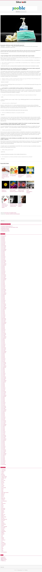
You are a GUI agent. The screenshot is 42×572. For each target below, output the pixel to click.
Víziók (2, 550)
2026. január (3, 244)
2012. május (3, 443)
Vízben (2, 548)
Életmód (2, 479)
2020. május (3, 327)
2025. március (3, 256)
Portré (2, 535)
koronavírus (24, 46)
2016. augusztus (3, 381)
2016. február (3, 389)
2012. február (3, 447)
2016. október (3, 379)
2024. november (3, 261)
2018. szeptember (3, 351)
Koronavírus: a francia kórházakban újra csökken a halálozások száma (13, 205)
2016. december (3, 376)
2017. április (3, 372)
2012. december (3, 435)
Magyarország (3, 47)
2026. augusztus (3, 235)
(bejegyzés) (3, 558)
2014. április (3, 415)
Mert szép (2, 518)
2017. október (3, 364)
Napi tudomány (3, 524)
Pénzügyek (2, 533)
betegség (13, 46)
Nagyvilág (2, 522)
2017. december (3, 362)
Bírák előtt (2, 474)
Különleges (3, 511)
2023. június (3, 282)
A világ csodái (3, 470)
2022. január (3, 302)
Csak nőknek (3, 475)
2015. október (3, 393)
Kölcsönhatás (3, 508)
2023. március (3, 285)
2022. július (3, 295)
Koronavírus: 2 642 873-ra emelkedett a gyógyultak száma (30, 175)
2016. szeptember (3, 380)
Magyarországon (3, 516)
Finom (2, 490)
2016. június (3, 384)
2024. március (3, 271)
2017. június (3, 369)
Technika (2, 538)
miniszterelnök (7, 47)
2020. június (3, 325)
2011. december (3, 449)
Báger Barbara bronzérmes (5, 228)
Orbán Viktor (13, 47)
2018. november (3, 348)
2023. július (3, 280)
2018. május (3, 356)
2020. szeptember (3, 322)
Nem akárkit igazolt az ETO (5, 230)
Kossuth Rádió (35, 46)
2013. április (3, 430)
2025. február (3, 257)
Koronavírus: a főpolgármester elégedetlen (20, 205)
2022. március (3, 300)
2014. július (3, 412)
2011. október (3, 452)
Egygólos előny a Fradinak (5, 229)
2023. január (3, 288)
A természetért (3, 469)
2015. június (3, 398)
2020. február (3, 330)
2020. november (3, 319)
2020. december (3, 318)
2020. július (3, 324)
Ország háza (3, 530)
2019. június (3, 340)
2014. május (3, 414)
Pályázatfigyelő (3, 531)
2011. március (3, 460)
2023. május (3, 283)
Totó (2, 541)
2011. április (3, 459)
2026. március (3, 241)
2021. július (3, 310)
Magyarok (2, 515)
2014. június (3, 413)
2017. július (3, 368)
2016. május (3, 385)
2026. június (3, 238)
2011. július (3, 455)
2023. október (3, 277)
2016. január (3, 390)
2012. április (3, 445)
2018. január (3, 361)
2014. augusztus (3, 410)
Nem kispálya (3, 527)
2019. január (3, 346)
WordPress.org (3, 560)
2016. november (3, 378)
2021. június (3, 311)
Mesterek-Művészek (4, 519)
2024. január (3, 273)
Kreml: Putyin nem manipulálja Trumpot (10, 212)
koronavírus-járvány (29, 46)
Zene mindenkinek (4, 552)
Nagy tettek (3, 520)
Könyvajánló (3, 509)
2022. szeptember (3, 293)
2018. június (3, 355)
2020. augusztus (3, 323)
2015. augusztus (3, 396)
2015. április (3, 401)
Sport (2, 536)
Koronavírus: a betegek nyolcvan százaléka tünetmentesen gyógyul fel (14, 190)
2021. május (3, 312)
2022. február (3, 301)
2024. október (3, 262)
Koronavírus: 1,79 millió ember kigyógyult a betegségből (21, 175)
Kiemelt (2, 505)
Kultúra (2, 513)
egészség (16, 46)
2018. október (3, 350)
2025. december (3, 245)
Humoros (2, 496)
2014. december (3, 406)
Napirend (2, 525)
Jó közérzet (3, 499)
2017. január (3, 375)
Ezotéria (2, 486)
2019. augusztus (3, 338)
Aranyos (2, 473)
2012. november (3, 436)
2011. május (3, 458)
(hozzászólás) (4, 559)
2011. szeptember (3, 453)
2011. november (3, 451)
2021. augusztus (3, 308)
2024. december (3, 260)
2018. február (3, 359)
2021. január (3, 317)
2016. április (3, 386)
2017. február (3, 374)
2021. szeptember (3, 307)
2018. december (3, 347)
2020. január (3, 331)
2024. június (3, 267)
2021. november (3, 305)
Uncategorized (3, 544)
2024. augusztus (3, 265)
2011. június (3, 457)
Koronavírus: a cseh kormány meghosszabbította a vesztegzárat (29, 191)
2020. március (3, 329)
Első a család (3, 480)
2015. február (3, 403)
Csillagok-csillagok (4, 476)
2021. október (3, 306)
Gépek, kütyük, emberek (4, 492)
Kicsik (2, 504)
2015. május (3, 400)
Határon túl (3, 493)
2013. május (3, 429)
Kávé (2, 502)
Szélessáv (2, 537)
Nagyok (2, 521)
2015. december (3, 391)
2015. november (3, 392)
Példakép (2, 532)
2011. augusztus (3, 454)
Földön (2, 491)
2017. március (3, 373)
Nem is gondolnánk (4, 526)
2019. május (3, 341)
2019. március (3, 344)
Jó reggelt (20, 46)
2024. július (3, 266)
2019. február (3, 345)
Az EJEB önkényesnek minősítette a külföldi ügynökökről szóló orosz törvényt (5, 176)
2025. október (3, 248)
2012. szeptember (3, 438)
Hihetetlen (2, 494)
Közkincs (2, 510)
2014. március (3, 417)
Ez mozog (2, 485)
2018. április (3, 357)
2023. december (3, 274)
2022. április (3, 299)
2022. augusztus (3, 294)
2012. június (3, 442)
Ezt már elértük (3, 487)
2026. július (3, 237)
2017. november (3, 363)
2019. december (3, 333)
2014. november (3, 407)
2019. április (3, 342)
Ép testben (2, 482)
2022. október (3, 291)
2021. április (3, 313)
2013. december (3, 420)
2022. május (3, 297)
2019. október (3, 335)
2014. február (3, 418)
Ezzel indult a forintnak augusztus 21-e (7, 226)
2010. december (3, 464)
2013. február (3, 432)
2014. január (3, 419)
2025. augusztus (3, 250)
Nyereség (2, 528)
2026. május (3, 239)
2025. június (3, 252)
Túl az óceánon (3, 543)
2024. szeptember (3, 263)
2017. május (3, 370)
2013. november (3, 421)
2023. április (3, 284)
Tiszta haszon (3, 539)
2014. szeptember (3, 409)
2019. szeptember (3, 336)
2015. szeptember (3, 395)
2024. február (3, 272)
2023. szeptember (3, 278)
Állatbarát (2, 471)
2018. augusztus (3, 352)
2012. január (3, 448)
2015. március (3, 402)
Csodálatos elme (3, 477)
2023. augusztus (3, 279)
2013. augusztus (3, 425)
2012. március (3, 446)
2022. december (3, 289)
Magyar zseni (3, 514)
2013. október (3, 423)
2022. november (3, 290)
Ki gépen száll (3, 503)
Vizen (2, 549)
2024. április (3, 269)
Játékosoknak (3, 498)
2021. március (3, 314)
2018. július (3, 353)
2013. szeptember (3, 424)
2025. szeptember (3, 249)
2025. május (3, 254)
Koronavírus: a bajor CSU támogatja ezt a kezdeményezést (5, 190)
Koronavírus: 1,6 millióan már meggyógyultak (14, 175)
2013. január (3, 434)
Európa (2, 483)
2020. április (3, 328)
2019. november (3, 334)
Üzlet (2, 547)
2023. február (3, 286)
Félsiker (2, 488)
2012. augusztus (3, 440)
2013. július (3, 426)
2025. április (3, 255)
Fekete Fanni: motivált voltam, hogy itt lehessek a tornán (9, 227)
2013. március (3, 431)
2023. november (3, 276)
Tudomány (2, 542)
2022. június (3, 296)
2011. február (3, 462)
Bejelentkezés (3, 557)
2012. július (3, 441)
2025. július (3, 251)
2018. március (3, 358)
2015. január (3, 404)
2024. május (3, 268)
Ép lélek (2, 481)
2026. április (3, 240)
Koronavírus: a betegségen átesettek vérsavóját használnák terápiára (22, 190)
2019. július (3, 339)
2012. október (3, 437)
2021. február (3, 316)
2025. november (3, 246)
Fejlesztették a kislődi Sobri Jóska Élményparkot (13, 213)
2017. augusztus (3, 367)
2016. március (3, 387)
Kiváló (2, 507)
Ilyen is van (3, 497)
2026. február (3, 243)
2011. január (3, 463)
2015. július (3, 397)
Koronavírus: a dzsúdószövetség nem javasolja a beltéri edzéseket (5, 205)
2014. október (3, 408)
